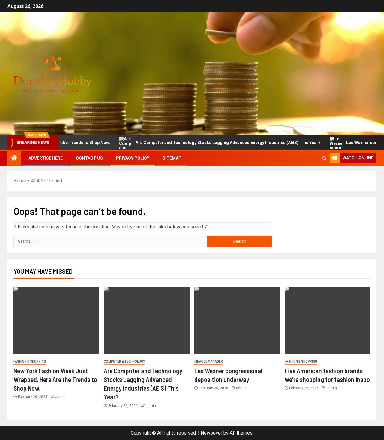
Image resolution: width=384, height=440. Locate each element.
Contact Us (89, 158)
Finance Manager (208, 361)
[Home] (14, 158)
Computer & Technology (124, 361)
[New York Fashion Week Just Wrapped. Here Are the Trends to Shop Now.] (56, 320)
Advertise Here (45, 158)
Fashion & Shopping (30, 361)
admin (60, 397)
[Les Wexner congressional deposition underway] (237, 320)
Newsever (211, 433)
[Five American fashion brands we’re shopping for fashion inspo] (327, 320)
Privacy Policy (132, 158)
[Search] (324, 158)
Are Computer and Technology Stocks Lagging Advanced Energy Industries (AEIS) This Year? (215, 142)
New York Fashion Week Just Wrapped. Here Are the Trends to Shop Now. (55, 379)
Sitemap (172, 158)
